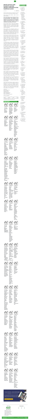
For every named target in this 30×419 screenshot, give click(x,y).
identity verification (9, 52)
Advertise (25, 417)
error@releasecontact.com (7, 98)
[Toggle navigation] (15, 1)
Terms (18, 417)
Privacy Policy (21, 417)
